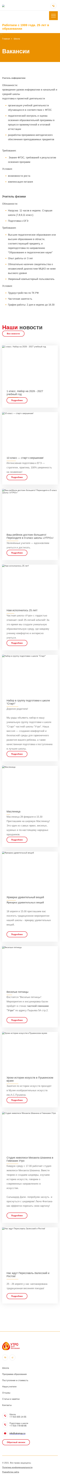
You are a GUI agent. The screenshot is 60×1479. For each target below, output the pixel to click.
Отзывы (6, 1392)
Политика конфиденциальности (17, 1467)
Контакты (7, 1405)
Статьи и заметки (11, 1399)
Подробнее (17, 400)
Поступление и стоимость (15, 1380)
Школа (5, 1368)
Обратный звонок (16, 1442)
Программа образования (14, 1374)
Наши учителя (9, 1386)
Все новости (13, 333)
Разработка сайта (10, 1472)
